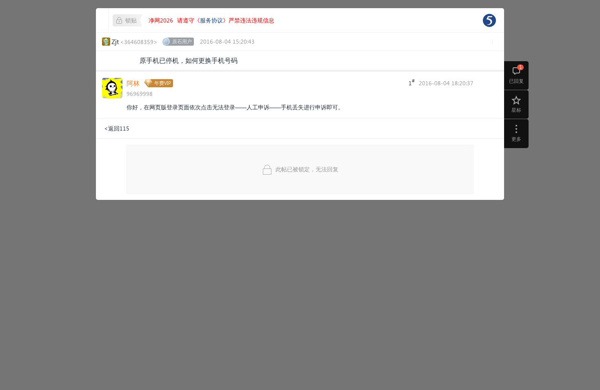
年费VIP (162, 83)
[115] (489, 20)
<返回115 (116, 128)
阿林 (133, 83)
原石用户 (182, 41)
